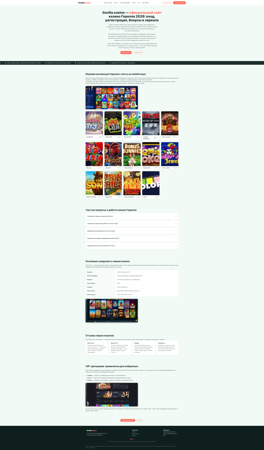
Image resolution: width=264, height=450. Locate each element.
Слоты (134, 2)
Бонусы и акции (108, 2)
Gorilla (84, 3)
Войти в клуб (138, 52)
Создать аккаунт (179, 2)
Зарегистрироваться (128, 420)
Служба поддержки (125, 2)
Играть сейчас (126, 52)
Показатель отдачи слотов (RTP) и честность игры (102, 223)
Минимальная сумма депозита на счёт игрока (101, 231)
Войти (140, 420)
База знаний (145, 2)
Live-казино (135, 433)
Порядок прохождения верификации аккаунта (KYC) (103, 238)
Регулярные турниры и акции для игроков (100, 216)
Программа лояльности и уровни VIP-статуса (101, 245)
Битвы (115, 2)
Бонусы (134, 435)
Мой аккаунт (166, 2)
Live (139, 2)
